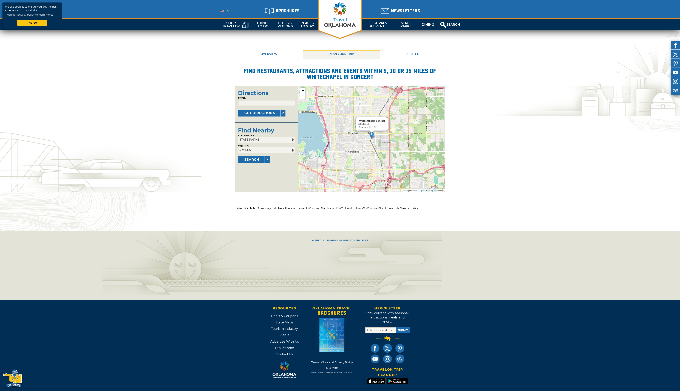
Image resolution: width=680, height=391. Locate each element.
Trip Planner (284, 348)
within (243, 145)
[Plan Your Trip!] (13, 378)
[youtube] (675, 72)
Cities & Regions (285, 24)
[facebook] (675, 45)
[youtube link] (375, 358)
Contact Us (284, 354)
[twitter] (675, 54)
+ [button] (303, 90)
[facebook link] (375, 348)
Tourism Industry (284, 329)
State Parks (405, 24)
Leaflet (405, 190)
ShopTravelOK (231, 24)
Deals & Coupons (284, 316)
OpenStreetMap (426, 190)
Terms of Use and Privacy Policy (332, 362)
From (242, 97)
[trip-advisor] (675, 90)
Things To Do (263, 24)
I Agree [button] (32, 22)
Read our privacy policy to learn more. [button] (29, 14)
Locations (246, 135)
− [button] (303, 96)
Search (251, 160)
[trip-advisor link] (399, 358)
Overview (269, 54)
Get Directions (259, 113)
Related (412, 54)
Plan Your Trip (341, 54)
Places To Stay (307, 24)
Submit (403, 330)
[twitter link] (387, 348)
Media (284, 335)
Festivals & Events (378, 24)
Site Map (332, 367)
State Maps (284, 322)
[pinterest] (675, 63)
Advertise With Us (284, 341)
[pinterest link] (399, 348)
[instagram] (675, 81)
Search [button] (453, 25)
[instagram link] (387, 358)
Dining (428, 25)
